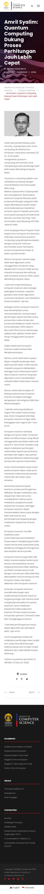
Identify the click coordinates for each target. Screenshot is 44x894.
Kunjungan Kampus (13, 822)
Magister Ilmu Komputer (16, 759)
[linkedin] (9, 879)
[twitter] (13, 879)
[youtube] (18, 879)
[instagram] (22, 879)
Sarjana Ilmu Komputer (15, 751)
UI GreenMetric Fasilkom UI (17, 838)
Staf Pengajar (10, 797)
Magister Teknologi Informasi (18, 763)
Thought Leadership (17, 72)
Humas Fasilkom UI (16, 69)
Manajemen (10, 793)
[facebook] (5, 879)
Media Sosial (10, 826)
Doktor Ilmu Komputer (15, 768)
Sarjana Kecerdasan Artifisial (18, 746)
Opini (33, 72)
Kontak (7, 818)
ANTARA (8, 662)
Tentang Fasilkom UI (14, 789)
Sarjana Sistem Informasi (16, 755)
